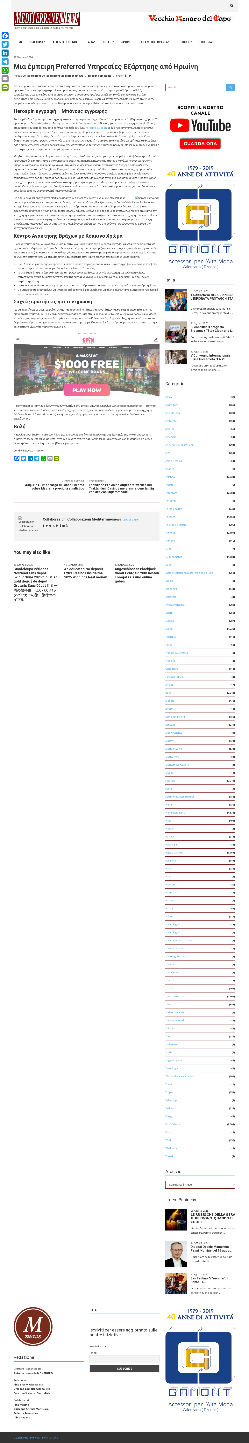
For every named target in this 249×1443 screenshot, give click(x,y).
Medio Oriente (173, 732)
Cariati (169, 485)
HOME (19, 42)
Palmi (168, 788)
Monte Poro (172, 756)
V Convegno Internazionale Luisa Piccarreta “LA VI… (211, 357)
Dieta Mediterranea (153, 42)
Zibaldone (171, 1148)
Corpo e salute (173, 509)
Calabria (36, 42)
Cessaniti (170, 501)
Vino (168, 1132)
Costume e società (176, 525)
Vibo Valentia (173, 1124)
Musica (169, 772)
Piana (168, 804)
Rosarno (170, 900)
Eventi (169, 628)
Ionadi (169, 684)
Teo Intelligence (65, 42)
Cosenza (170, 517)
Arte (167, 453)
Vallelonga (171, 1100)
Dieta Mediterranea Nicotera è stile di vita (189, 573)
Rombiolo (171, 892)
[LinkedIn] (5, 53)
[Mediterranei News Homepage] (33, 1326)
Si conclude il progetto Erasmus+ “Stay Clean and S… (212, 329)
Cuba (168, 549)
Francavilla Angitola (176, 652)
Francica (170, 660)
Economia (171, 588)
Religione (170, 860)
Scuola (169, 988)
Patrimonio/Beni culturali (179, 796)
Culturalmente (173, 557)
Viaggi (168, 1116)
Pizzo (168, 820)
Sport (126, 42)
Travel (168, 1084)
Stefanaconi (172, 1044)
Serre (168, 1004)
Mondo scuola (173, 748)
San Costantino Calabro (179, 940)
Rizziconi (170, 884)
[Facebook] (5, 36)
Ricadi (168, 868)
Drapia (169, 581)
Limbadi (170, 724)
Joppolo (169, 700)
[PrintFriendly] (5, 87)
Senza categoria (174, 996)
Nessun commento (99, 75)
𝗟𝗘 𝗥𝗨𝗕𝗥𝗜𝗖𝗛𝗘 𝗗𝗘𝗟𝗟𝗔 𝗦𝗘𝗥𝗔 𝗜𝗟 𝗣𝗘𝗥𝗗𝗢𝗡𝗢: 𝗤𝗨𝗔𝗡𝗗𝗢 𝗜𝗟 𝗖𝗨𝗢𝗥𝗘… (213, 1218)
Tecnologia (171, 1068)
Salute (169, 916)
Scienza (169, 980)
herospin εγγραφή (96, 127)
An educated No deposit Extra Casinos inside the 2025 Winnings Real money (85, 573)
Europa (169, 620)
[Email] (5, 78)
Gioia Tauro (171, 668)
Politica (169, 836)
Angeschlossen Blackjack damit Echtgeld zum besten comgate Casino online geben (137, 575)
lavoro (169, 708)
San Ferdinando (174, 948)
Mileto (169, 740)
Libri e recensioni (175, 716)
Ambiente (171, 421)
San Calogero (173, 924)
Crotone (170, 541)
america (169, 429)
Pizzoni (169, 828)
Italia (89, 42)
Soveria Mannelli (174, 1020)
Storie (168, 1052)
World (168, 1140)
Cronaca (170, 533)
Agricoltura (171, 405)
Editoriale (207, 42)
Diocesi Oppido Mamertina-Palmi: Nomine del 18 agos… (211, 1248)
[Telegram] (5, 61)
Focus (168, 644)
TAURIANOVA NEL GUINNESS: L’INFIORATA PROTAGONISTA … (212, 298)
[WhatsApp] (5, 70)
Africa (168, 397)
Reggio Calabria (174, 852)
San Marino (172, 964)
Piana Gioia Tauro (175, 812)
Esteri (107, 42)
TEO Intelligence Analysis (179, 1076)
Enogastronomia (175, 604)
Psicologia (171, 844)
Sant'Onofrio (172, 972)
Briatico (169, 469)
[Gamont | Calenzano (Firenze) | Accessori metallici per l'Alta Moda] (200, 216)
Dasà (168, 565)
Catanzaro (171, 493)
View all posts (131, 519)
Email (93, 1353)
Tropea (169, 1092)
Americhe (170, 437)
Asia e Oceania (173, 461)
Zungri (169, 1156)
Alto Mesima (172, 413)
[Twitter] (5, 44)
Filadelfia (170, 636)
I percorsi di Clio (174, 676)
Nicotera (170, 780)
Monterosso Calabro (177, 764)
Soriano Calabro (174, 1012)
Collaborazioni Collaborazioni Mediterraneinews (52, 75)
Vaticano (170, 1108)
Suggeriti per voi (174, 1060)
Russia (169, 908)
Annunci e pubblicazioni (179, 445)
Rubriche (183, 42)
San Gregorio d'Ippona (178, 956)
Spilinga (169, 1028)
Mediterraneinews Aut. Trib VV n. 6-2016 (36, 1437)
